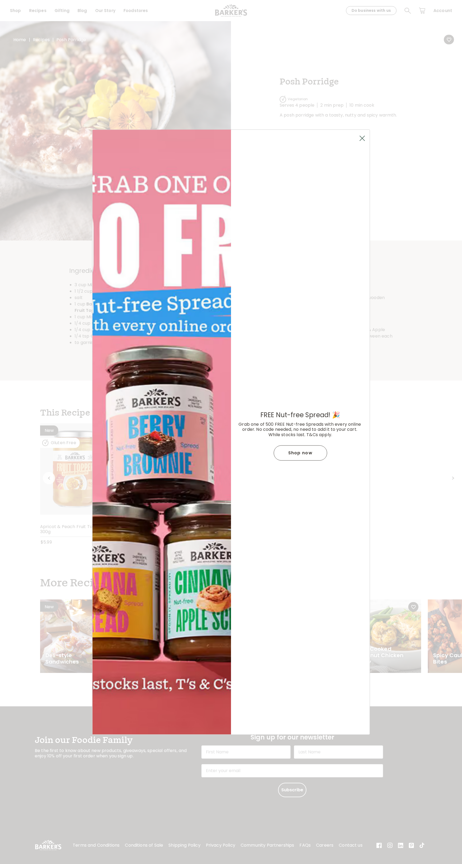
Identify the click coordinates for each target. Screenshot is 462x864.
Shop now (300, 453)
